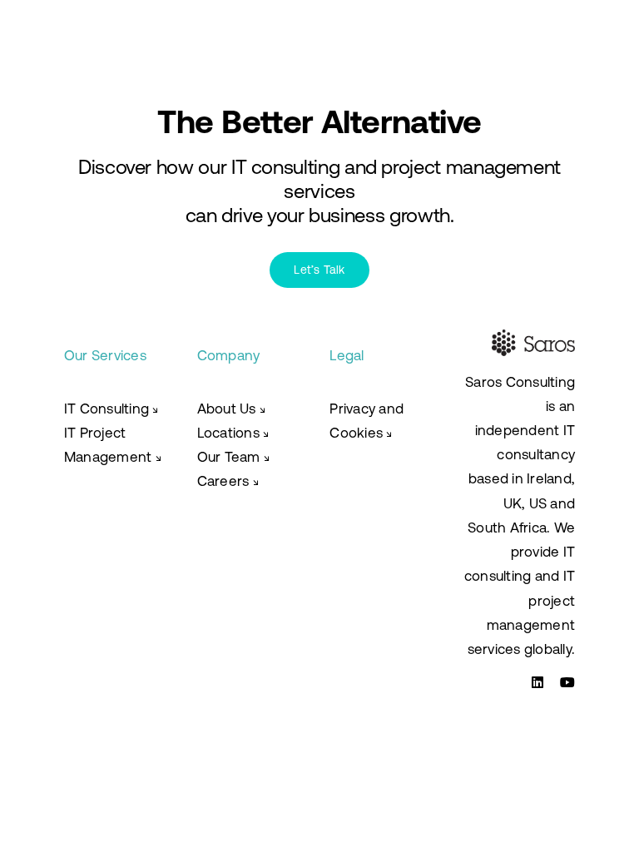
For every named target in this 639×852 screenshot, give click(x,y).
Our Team (233, 456)
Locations (233, 432)
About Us (231, 408)
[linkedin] (537, 682)
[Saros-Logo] (98, 26)
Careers (223, 481)
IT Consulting (111, 408)
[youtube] (567, 682)
